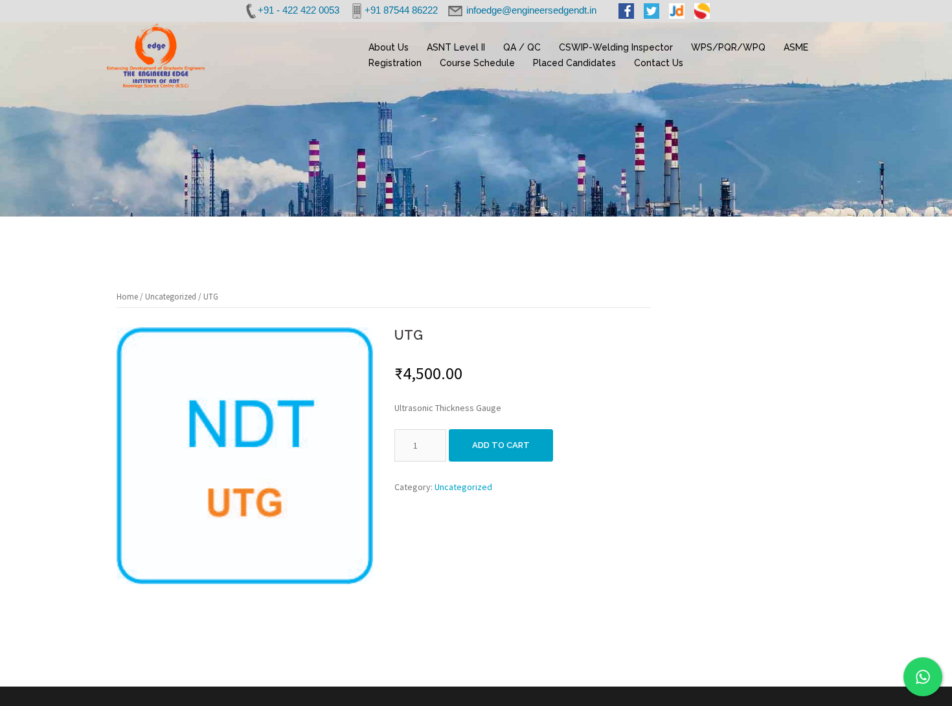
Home (127, 296)
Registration (395, 63)
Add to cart (501, 445)
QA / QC (522, 47)
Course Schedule (477, 63)
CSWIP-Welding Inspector (616, 47)
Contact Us (658, 63)
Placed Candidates (574, 63)
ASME (796, 47)
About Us (388, 47)
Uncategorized (170, 296)
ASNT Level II (456, 47)
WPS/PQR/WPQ (728, 47)
